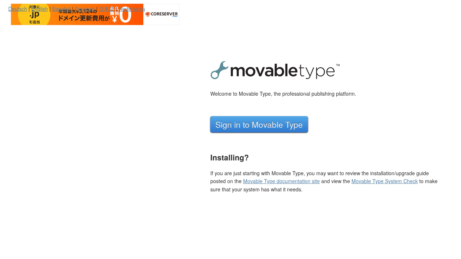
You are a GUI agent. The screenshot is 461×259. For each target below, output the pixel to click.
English (39, 8)
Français (85, 8)
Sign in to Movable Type (259, 124)
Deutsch (17, 8)
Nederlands (132, 8)
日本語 (106, 8)
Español (61, 8)
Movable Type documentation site (281, 181)
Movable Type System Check (385, 181)
